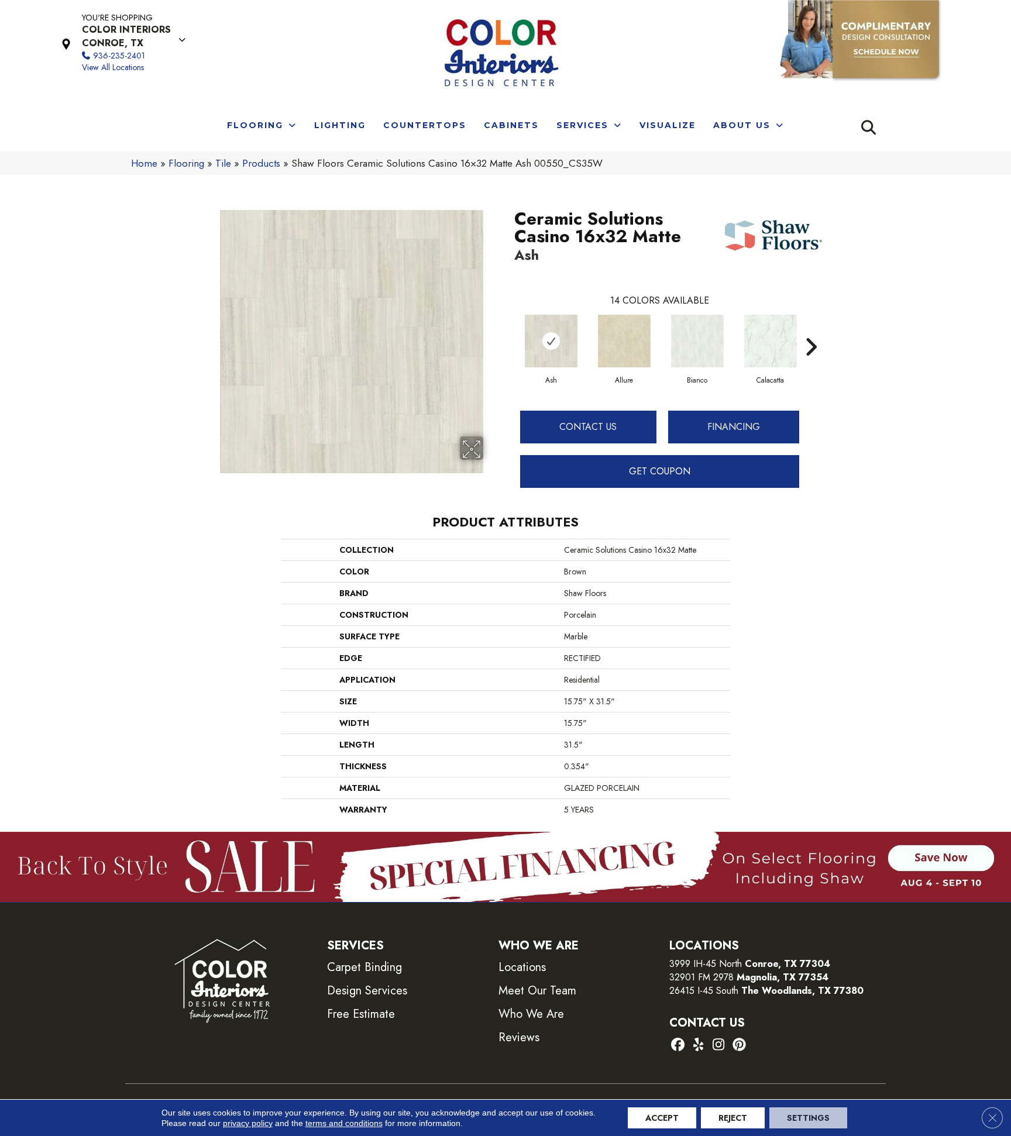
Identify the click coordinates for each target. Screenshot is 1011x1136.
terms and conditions (344, 1123)
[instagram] (718, 1045)
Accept (662, 1118)
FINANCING (733, 426)
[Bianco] (697, 341)
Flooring (186, 163)
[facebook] (677, 1045)
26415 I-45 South (766, 990)
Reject (732, 1118)
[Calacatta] (770, 341)
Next (811, 329)
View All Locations (113, 67)
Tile (223, 163)
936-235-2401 (119, 55)
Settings (808, 1118)
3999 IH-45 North (705, 963)
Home (144, 163)
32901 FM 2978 (748, 977)
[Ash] (551, 341)
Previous (508, 329)
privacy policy (248, 1123)
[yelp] (698, 1045)
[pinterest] (739, 1045)
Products (261, 163)
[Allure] (624, 341)
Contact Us (588, 426)
